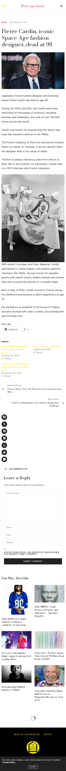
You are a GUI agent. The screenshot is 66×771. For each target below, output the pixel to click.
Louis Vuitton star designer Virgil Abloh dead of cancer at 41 (15, 366)
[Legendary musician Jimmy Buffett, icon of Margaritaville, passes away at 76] (49, 676)
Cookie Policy (8, 762)
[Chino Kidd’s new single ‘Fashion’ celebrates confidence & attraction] (16, 600)
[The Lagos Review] (33, 6)
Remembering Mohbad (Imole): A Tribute (13, 688)
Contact (47, 734)
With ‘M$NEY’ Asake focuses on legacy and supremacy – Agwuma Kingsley (46, 611)
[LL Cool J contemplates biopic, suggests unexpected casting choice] (16, 640)
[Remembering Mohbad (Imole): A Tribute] (16, 674)
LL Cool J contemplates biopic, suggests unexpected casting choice (16, 656)
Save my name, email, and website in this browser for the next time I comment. (31, 553)
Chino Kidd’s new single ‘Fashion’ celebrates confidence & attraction (14, 622)
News (4, 22)
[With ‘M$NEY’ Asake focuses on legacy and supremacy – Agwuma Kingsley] (49, 593)
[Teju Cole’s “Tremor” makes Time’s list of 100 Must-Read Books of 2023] (49, 640)
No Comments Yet (18, 469)
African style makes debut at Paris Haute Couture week (15, 349)
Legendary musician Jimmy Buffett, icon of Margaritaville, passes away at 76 (49, 695)
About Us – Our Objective (27, 734)
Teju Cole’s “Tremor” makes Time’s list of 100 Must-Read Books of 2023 (49, 656)
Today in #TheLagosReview (47, 346)
